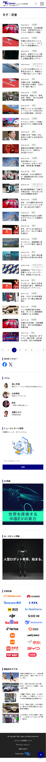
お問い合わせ (23, 749)
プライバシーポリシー (23, 745)
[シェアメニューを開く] (41, 755)
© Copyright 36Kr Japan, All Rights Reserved (23, 736)
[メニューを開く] (42, 4)
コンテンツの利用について (23, 741)
